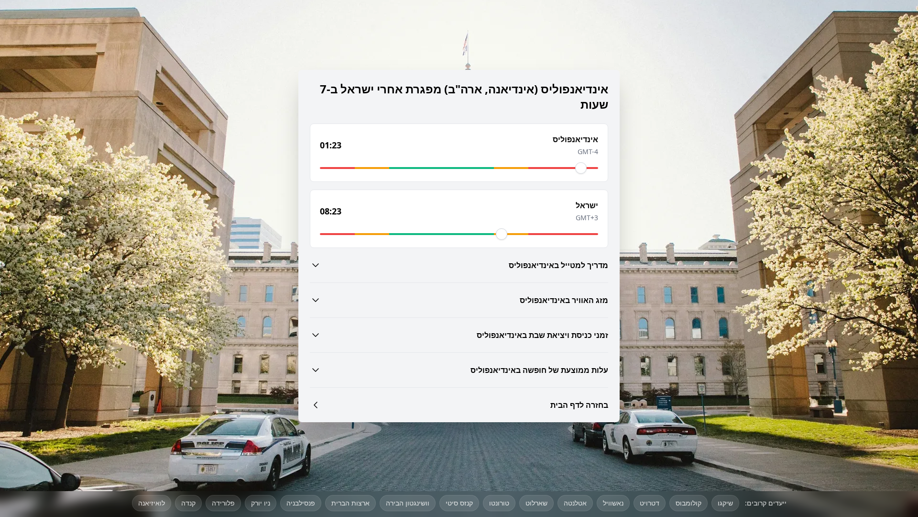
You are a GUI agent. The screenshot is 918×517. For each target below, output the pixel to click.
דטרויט (649, 502)
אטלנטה (575, 502)
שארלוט (536, 502)
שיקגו (725, 502)
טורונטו (499, 502)
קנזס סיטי (459, 502)
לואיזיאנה (151, 502)
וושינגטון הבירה (407, 502)
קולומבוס (688, 502)
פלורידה (223, 502)
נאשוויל (613, 502)
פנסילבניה (300, 502)
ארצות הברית (350, 502)
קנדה (188, 502)
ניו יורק (260, 502)
